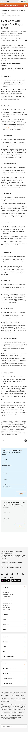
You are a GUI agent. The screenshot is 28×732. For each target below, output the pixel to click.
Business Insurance (7, 603)
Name (5, 473)
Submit (21, 493)
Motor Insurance (10, 10)
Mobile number (8, 480)
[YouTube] (17, 574)
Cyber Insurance (6, 607)
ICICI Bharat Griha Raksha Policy (10, 609)
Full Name (7, 512)
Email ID (6, 519)
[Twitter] (12, 574)
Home (3, 10)
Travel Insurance (6, 598)
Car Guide (4, 13)
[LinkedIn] (23, 574)
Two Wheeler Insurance (8, 594)
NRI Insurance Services (8, 601)
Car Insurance (19, 10)
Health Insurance (6, 596)
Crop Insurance (6, 605)
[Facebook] (2, 574)
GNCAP (7, 127)
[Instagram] (7, 574)
